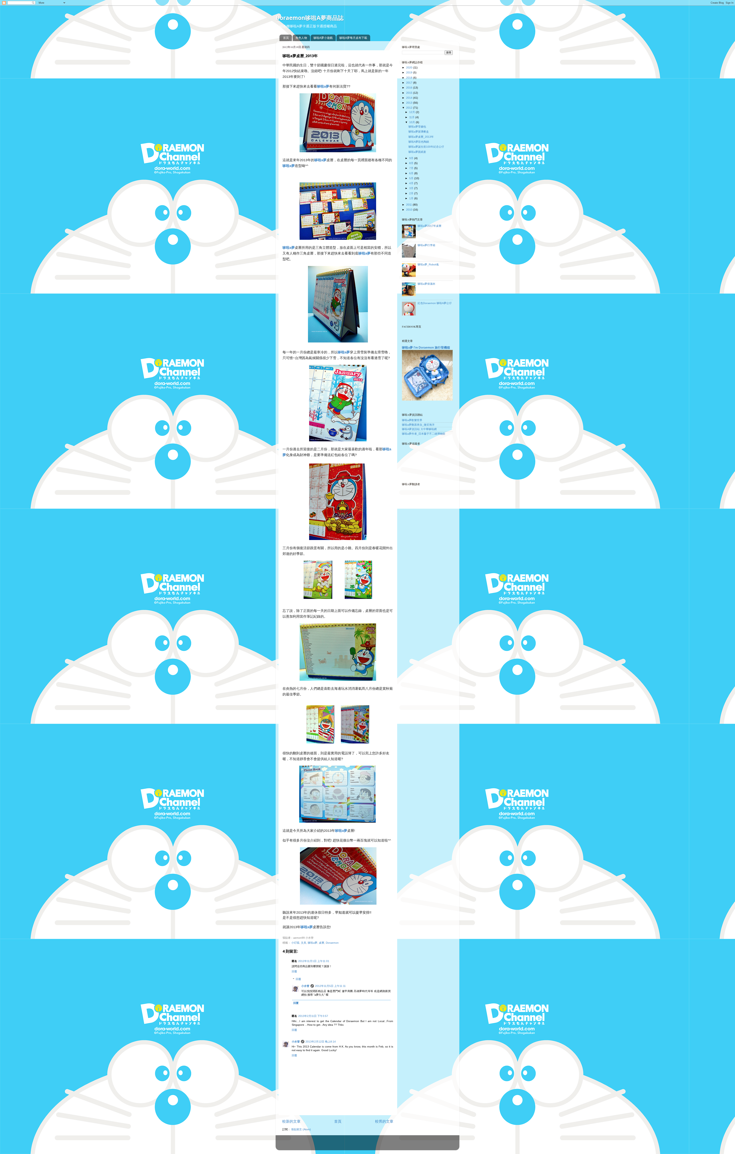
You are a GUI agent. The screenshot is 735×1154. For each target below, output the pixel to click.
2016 (409, 87)
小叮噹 (295, 942)
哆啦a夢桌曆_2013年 (421, 136)
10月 (412, 122)
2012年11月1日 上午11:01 (313, 961)
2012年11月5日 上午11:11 (330, 986)
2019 (409, 72)
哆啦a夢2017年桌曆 (429, 225)
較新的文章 (291, 1121)
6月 (411, 173)
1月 (411, 198)
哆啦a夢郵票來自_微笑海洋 (418, 424)
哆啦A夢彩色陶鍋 (418, 141)
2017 (409, 82)
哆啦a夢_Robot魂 (428, 264)
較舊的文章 (384, 1121)
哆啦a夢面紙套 (417, 151)
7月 (411, 168)
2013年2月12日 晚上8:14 (320, 1041)
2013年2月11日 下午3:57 (313, 1016)
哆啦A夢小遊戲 (323, 37)
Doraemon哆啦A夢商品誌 (310, 18)
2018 (409, 77)
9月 (411, 158)
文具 (303, 942)
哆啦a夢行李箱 (426, 245)
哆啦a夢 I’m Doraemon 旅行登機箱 (426, 347)
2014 (409, 97)
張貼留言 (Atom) (301, 1129)
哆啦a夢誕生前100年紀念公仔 (426, 146)
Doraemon (332, 942)
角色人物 (301, 37)
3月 (411, 188)
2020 (409, 67)
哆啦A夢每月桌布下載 (353, 37)
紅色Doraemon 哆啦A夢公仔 (435, 303)
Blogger (382, 1144)
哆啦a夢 (312, 942)
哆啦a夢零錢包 (417, 126)
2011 (409, 204)
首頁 (286, 37)
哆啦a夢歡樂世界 (412, 420)
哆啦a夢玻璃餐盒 (418, 131)
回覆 (294, 971)
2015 (409, 92)
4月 (411, 183)
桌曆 (321, 942)
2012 (409, 107)
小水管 (305, 986)
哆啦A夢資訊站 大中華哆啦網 (419, 429)
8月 (411, 163)
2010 (409, 209)
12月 (412, 112)
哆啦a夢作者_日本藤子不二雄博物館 (423, 433)
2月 (411, 193)
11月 (412, 117)
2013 (409, 102)
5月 (411, 178)
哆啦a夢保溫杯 (426, 283)
